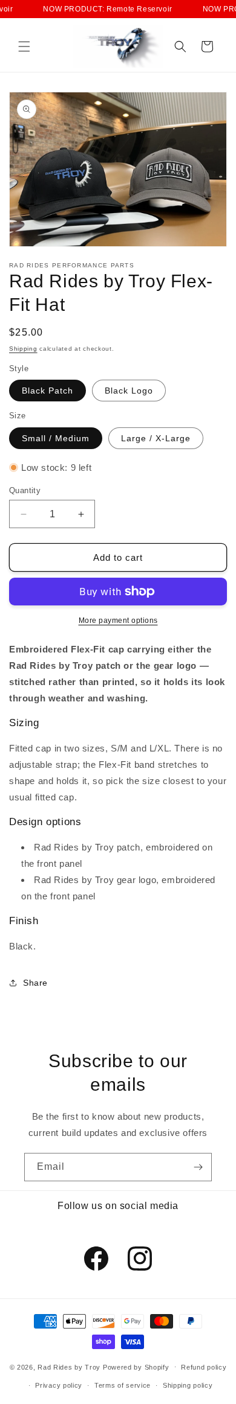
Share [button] (35, 983)
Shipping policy (188, 1385)
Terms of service (122, 1385)
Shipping (23, 348)
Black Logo (129, 390)
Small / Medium (56, 438)
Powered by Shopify (136, 1366)
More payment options (118, 620)
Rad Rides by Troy (69, 1366)
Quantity (25, 490)
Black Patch (47, 390)
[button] (24, 46)
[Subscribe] (198, 1167)
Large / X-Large (156, 438)
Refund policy (203, 1367)
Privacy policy (58, 1385)
